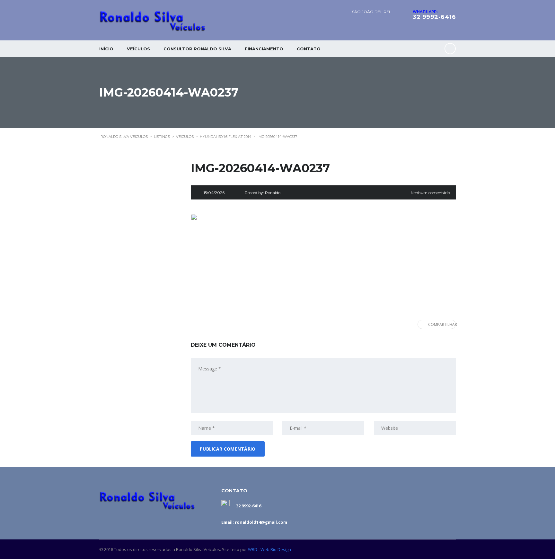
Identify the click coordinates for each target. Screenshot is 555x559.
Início (106, 48)
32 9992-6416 (434, 17)
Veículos (138, 48)
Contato (309, 48)
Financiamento (264, 48)
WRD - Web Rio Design (269, 549)
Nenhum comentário (430, 192)
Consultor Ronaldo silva (197, 48)
